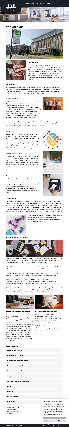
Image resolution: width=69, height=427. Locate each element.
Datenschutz (9, 425)
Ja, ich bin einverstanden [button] (54, 418)
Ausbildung (49, 3)
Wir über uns (40, 3)
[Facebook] (44, 425)
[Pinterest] (54, 425)
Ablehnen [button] (60, 420)
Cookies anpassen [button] (48, 420)
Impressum (19, 425)
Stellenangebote (29, 3)
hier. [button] (64, 414)
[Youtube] (58, 425)
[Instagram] (49, 425)
